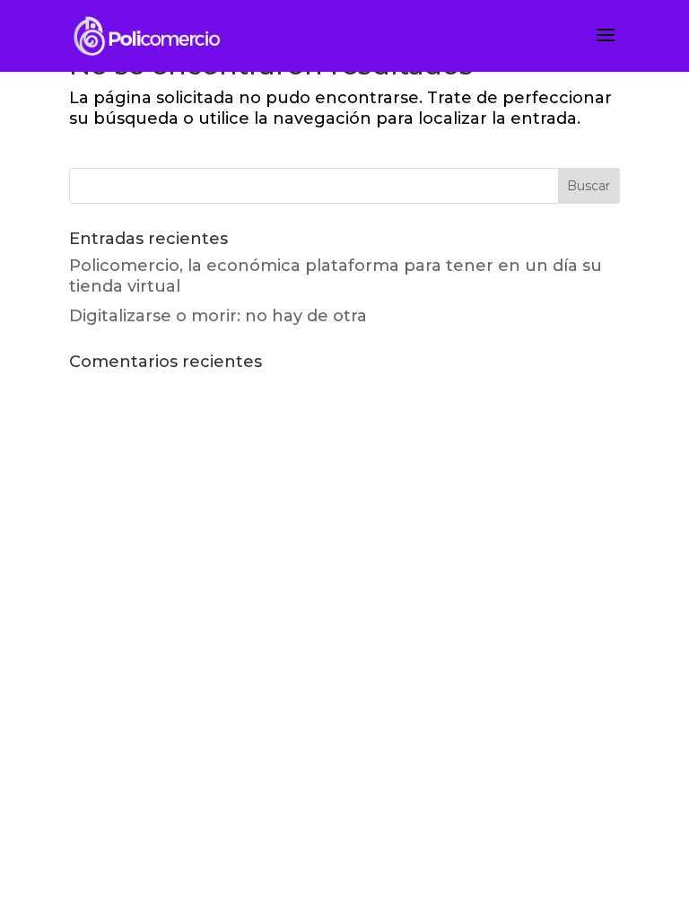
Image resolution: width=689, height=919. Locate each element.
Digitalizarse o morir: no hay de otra (218, 316)
